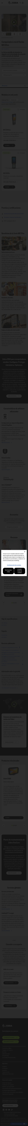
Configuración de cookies (14, 565)
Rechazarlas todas (8, 571)
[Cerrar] (24, 551)
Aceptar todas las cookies (19, 571)
